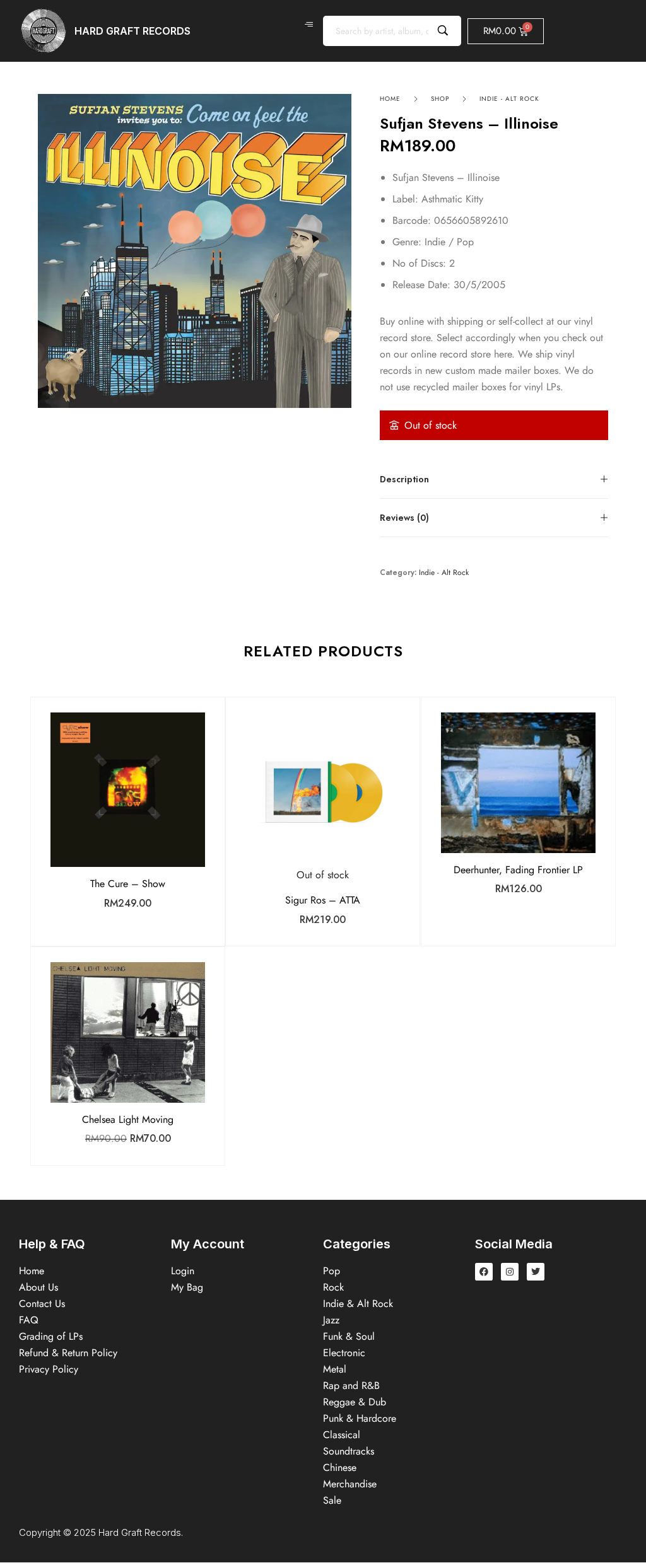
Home (390, 98)
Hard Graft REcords (132, 31)
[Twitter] (535, 1272)
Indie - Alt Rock (509, 98)
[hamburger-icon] (309, 24)
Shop (440, 98)
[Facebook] (484, 1272)
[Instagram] (510, 1272)
